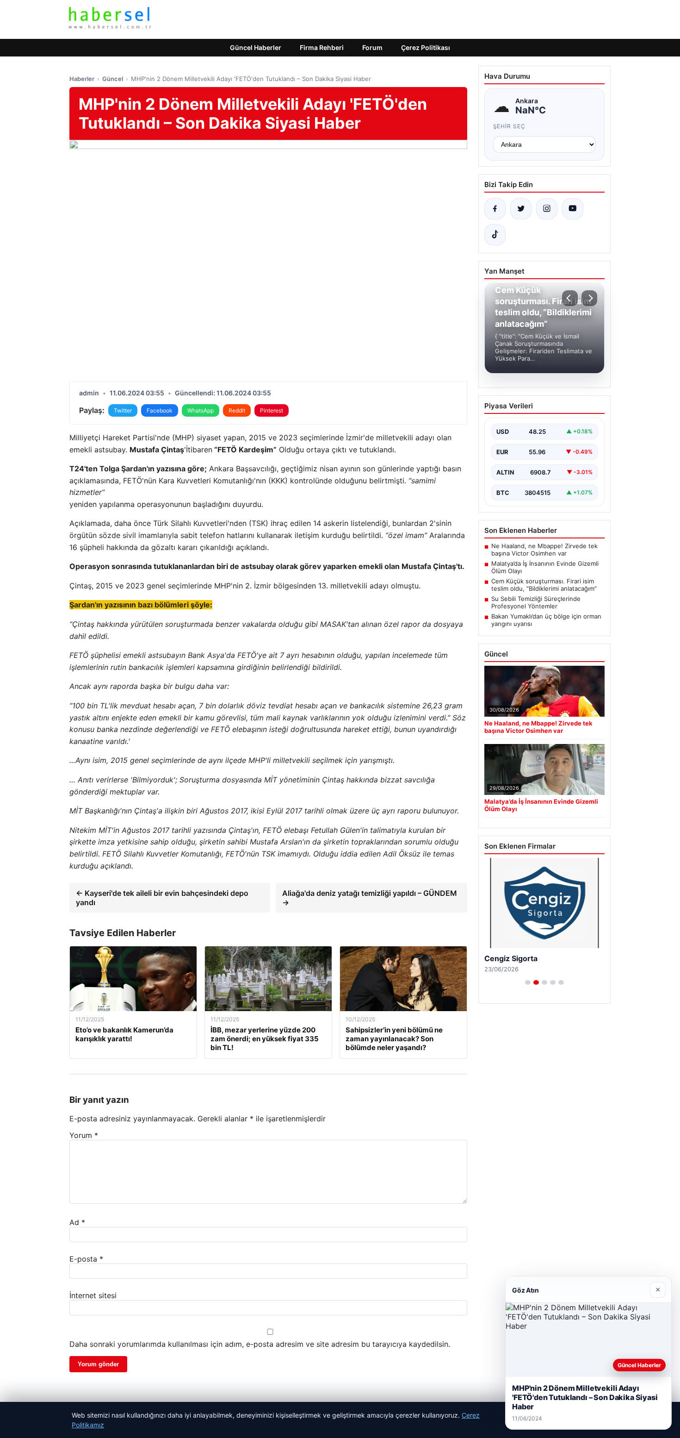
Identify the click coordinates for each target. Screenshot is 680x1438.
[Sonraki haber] (589, 298)
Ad (77, 1222)
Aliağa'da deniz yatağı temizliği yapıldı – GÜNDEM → (369, 897)
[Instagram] (546, 208)
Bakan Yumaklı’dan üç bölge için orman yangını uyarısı (546, 620)
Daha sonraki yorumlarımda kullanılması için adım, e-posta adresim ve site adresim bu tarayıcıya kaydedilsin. (259, 1344)
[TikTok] (495, 234)
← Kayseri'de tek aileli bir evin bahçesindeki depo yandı (162, 897)
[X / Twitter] (521, 208)
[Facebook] (495, 208)
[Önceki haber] (570, 298)
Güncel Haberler (255, 47)
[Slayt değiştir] (528, 982)
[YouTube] (572, 208)
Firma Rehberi (322, 47)
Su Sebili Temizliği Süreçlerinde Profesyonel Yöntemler (536, 602)
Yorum (83, 1135)
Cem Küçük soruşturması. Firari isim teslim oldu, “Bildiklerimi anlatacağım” (544, 584)
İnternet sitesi (93, 1295)
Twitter (123, 410)
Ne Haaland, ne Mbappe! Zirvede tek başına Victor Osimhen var (544, 549)
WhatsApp (200, 410)
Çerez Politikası (425, 47)
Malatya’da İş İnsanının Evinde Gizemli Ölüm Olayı (545, 567)
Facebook (160, 410)
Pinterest (271, 410)
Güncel (112, 78)
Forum (372, 47)
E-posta (86, 1258)
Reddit (237, 410)
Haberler (81, 78)
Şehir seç (509, 126)
